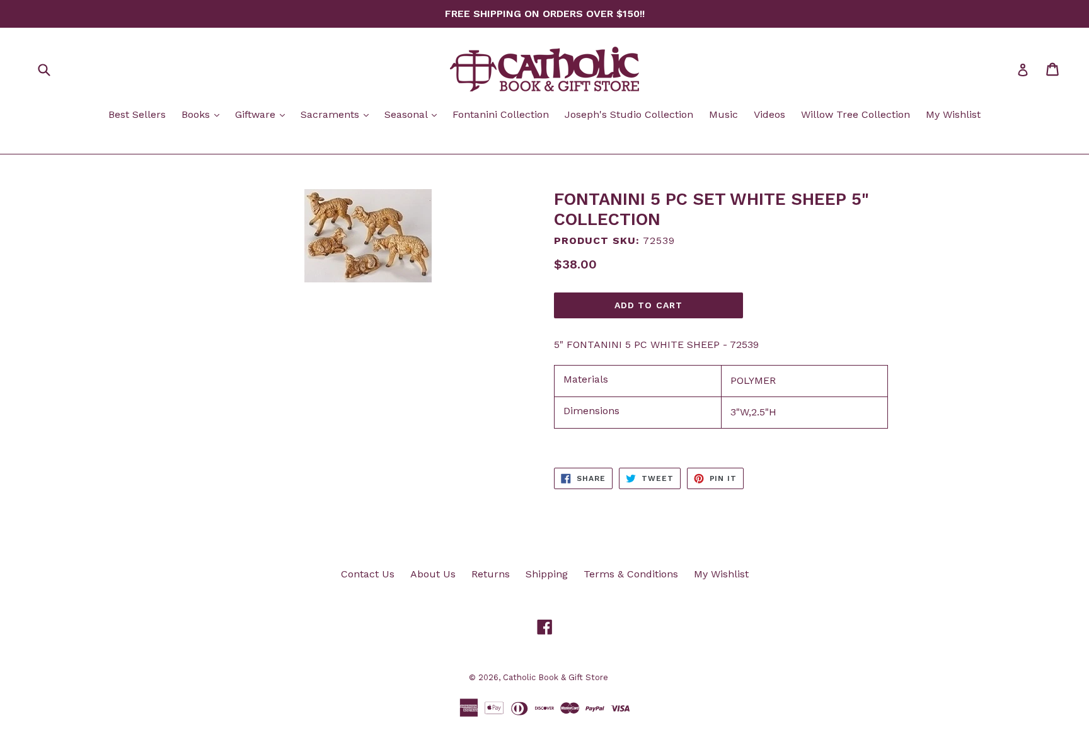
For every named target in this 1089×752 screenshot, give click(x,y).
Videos (769, 114)
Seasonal (413, 114)
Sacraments (338, 114)
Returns (490, 574)
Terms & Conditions (631, 574)
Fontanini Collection (500, 114)
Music (723, 114)
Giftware (263, 114)
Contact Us (368, 574)
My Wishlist (953, 114)
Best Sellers (137, 114)
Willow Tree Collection (855, 114)
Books (204, 114)
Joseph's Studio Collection (629, 114)
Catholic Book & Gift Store (555, 677)
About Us (433, 574)
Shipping (547, 574)
